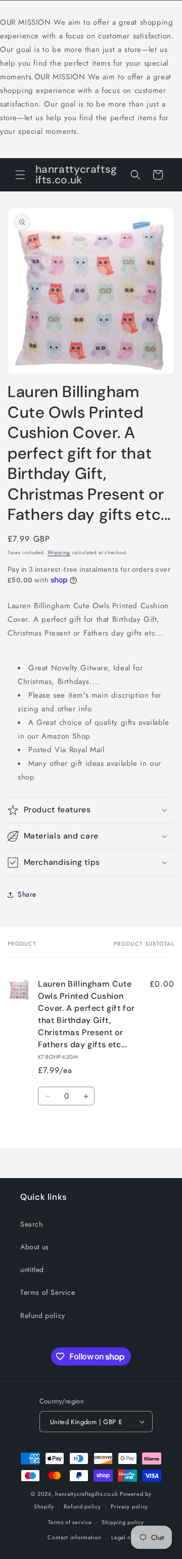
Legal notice (127, 1537)
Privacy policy (129, 1506)
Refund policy (42, 1315)
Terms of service (70, 1522)
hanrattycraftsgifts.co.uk (86, 1494)
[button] (20, 175)
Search (31, 1224)
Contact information (74, 1537)
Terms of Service (47, 1292)
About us (34, 1247)
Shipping (59, 552)
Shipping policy (123, 1522)
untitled (32, 1269)
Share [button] (27, 894)
